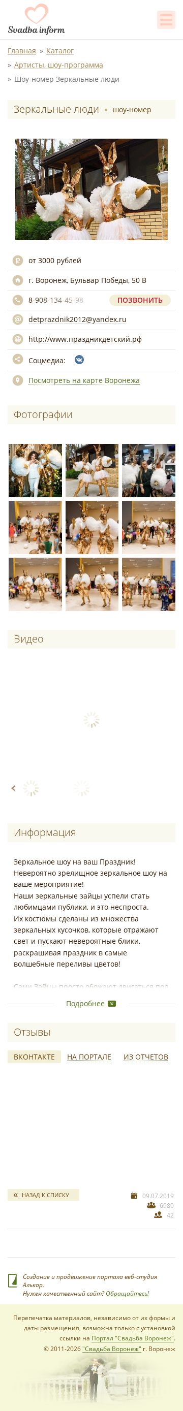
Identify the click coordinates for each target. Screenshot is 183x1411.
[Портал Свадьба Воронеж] (37, 19)
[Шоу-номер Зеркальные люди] (33, 468)
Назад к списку (45, 1195)
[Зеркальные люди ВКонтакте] (79, 359)
